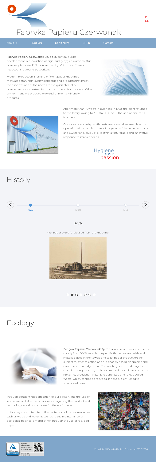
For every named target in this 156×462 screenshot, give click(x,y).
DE (147, 20)
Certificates (62, 42)
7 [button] (94, 295)
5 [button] (85, 295)
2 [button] (72, 295)
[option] (30, 207)
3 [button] (76, 295)
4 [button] (81, 295)
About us (12, 42)
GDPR (86, 42)
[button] (10, 205)
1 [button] (68, 295)
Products (36, 42)
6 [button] (89, 295)
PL (146, 16)
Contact (108, 42)
